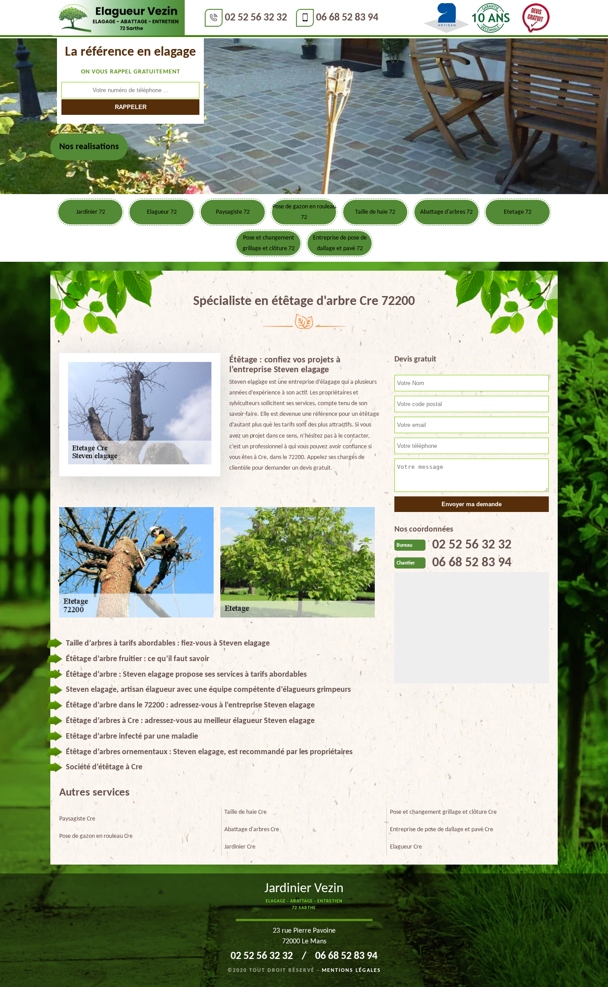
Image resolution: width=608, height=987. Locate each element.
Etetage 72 (517, 212)
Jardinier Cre (239, 847)
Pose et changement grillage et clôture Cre (443, 812)
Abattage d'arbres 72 (446, 212)
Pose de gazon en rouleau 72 (304, 212)
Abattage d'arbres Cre (251, 829)
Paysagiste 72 (233, 212)
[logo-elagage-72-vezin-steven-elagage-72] (118, 18)
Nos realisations (89, 146)
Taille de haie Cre (245, 812)
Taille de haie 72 (375, 212)
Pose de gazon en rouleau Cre (96, 836)
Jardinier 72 (90, 212)
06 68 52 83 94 (347, 17)
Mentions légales (351, 970)
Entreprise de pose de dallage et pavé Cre (441, 829)
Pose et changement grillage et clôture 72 (269, 243)
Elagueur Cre (406, 847)
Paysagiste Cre (77, 819)
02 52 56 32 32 (256, 17)
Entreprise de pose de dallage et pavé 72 (340, 243)
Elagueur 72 (162, 212)
